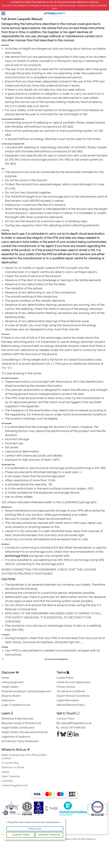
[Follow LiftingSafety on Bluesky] (63, 735)
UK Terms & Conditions (71, 691)
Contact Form (65, 718)
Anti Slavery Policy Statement (19, 741)
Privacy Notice (66, 686)
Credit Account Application (74, 682)
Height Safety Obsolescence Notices (24, 732)
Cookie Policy (65, 677)
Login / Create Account (16, 704)
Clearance (8, 700)
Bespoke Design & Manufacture (21, 723)
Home (5, 677)
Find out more (34, 829)
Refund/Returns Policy (71, 704)
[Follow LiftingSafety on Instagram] (70, 735)
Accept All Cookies (20, 835)
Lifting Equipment (12, 682)
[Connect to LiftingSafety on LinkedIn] (76, 735)
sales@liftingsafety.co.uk (75, 723)
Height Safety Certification (18, 727)
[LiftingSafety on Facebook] (58, 735)
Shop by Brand (10, 695)
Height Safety (10, 686)
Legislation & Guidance (15, 736)
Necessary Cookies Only (49, 835)
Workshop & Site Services (17, 718)
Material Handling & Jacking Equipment (26, 691)
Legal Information (68, 700)
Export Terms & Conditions (73, 695)
